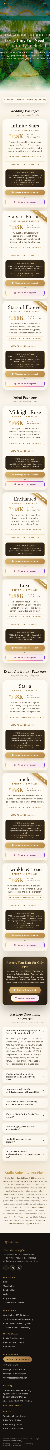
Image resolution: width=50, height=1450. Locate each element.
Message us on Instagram (14, 1374)
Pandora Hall (9, 1290)
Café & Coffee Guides (13, 1429)
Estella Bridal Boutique (13, 1338)
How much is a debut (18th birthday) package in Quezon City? (22, 1090)
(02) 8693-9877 (10, 1365)
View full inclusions (23, 164)
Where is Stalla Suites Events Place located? (23, 1115)
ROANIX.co (17, 1446)
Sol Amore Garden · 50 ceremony (18, 1319)
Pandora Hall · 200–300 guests (17, 1323)
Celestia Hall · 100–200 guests (16, 1315)
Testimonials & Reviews (13, 1302)
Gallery (6, 1294)
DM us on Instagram (27, 202)
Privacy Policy (16, 1441)
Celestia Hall (8, 1286)
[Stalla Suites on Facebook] (6, 1267)
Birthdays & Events (36, 100)
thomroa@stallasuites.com (15, 1378)
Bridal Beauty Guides (12, 1424)
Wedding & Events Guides (14, 1416)
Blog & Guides (9, 1298)
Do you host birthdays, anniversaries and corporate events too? (23, 1154)
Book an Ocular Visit (27, 990)
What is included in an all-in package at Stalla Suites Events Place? (21, 1077)
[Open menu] (44, 4)
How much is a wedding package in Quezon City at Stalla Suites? (23, 1032)
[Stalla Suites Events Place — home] (8, 4)
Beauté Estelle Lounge (13, 1342)
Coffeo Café (9, 1347)
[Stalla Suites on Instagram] (12, 1267)
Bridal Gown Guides (12, 1420)
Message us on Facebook (26, 192)
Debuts (20, 100)
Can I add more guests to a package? (18, 1140)
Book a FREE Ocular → (17, 1359)
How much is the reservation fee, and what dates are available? (22, 1103)
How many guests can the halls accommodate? (20, 1128)
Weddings (8, 100)
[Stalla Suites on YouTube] (19, 1267)
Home (5, 1282)
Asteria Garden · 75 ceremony (16, 1328)
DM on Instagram (26, 998)
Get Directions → (12, 1406)
